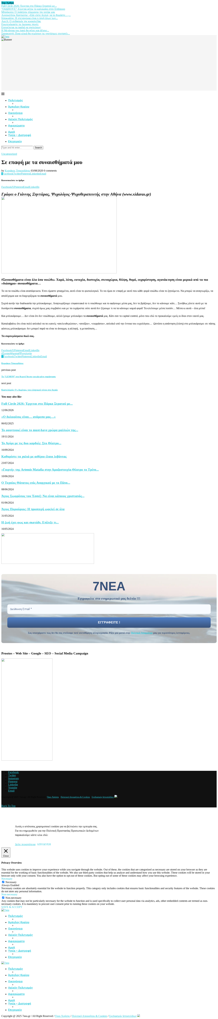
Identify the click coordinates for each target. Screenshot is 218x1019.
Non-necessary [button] (9, 894)
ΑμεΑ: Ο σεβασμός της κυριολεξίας (21, 21)
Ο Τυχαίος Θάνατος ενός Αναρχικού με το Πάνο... (35, 482)
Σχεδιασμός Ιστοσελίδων (103, 797)
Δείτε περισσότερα (25, 844)
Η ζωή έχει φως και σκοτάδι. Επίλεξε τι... (30, 522)
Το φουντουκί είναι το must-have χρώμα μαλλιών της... (39, 430)
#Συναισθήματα (9, 353)
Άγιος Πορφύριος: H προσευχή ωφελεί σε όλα (33, 509)
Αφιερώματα (16, 125)
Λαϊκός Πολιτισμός (20, 119)
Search (38, 147)
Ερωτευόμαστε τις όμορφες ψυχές (19, 24)
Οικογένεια (15, 113)
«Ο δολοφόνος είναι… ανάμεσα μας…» (28, 417)
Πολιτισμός (15, 100)
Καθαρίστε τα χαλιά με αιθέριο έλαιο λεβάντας (34, 456)
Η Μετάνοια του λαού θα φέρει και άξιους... (25, 30)
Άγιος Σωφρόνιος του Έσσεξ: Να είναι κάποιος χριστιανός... (42, 496)
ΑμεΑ (11, 132)
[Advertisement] (109, 67)
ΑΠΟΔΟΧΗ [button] (44, 844)
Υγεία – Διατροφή (19, 135)
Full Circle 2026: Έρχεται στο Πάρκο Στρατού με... (29, 5)
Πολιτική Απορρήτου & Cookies (75, 797)
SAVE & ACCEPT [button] (11, 907)
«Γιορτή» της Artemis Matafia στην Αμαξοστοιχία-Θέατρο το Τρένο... (50, 469)
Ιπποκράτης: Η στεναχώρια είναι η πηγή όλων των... (29, 18)
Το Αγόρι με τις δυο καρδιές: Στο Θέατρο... (31, 443)
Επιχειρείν (15, 141)
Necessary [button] (6, 878)
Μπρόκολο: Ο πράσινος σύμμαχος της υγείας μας (28, 12)
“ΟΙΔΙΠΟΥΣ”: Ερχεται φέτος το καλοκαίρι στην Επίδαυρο (33, 8)
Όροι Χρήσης (53, 797)
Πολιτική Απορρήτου (142, 633)
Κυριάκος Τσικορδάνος (17, 170)
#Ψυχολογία (25, 353)
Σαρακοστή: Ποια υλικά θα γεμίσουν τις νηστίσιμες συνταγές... (35, 33)
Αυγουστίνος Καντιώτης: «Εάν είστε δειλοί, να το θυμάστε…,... (36, 15)
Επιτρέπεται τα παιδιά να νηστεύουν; (21, 27)
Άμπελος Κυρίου (18, 106)
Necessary (11, 882)
